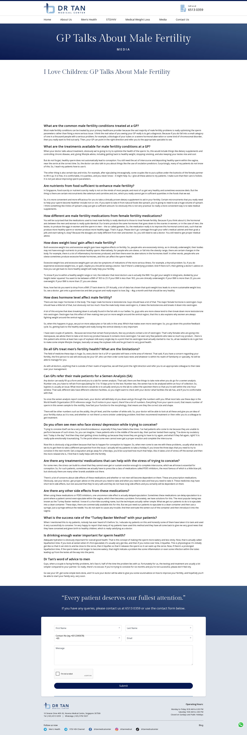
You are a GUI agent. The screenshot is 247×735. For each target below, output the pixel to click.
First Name (61, 628)
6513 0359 (132, 608)
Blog (201, 725)
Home (47, 19)
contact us (182, 19)
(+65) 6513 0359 (54, 716)
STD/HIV (111, 19)
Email (129, 638)
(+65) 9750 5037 (81, 716)
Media (163, 19)
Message (60, 648)
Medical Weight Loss (137, 19)
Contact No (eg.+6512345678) (70, 635)
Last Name (132, 628)
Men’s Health (89, 19)
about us (66, 19)
